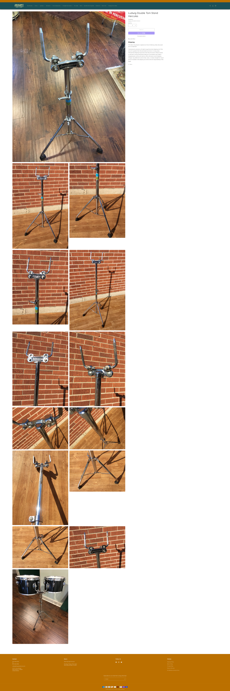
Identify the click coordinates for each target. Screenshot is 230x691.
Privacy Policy (170, 666)
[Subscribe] (124, 679)
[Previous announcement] (15, 1)
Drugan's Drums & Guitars (112, 689)
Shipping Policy (170, 661)
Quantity (130, 22)
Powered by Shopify (121, 689)
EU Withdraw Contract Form (173, 670)
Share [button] (131, 64)
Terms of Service (171, 668)
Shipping (130, 20)
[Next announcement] (215, 1)
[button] (30, 5)
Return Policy (170, 663)
